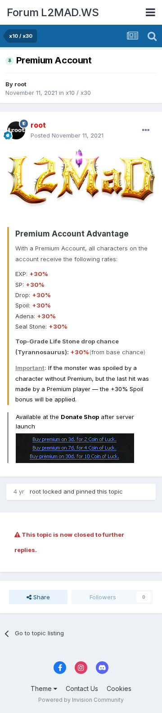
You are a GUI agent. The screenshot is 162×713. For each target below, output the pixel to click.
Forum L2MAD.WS (53, 12)
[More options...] (146, 130)
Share (41, 597)
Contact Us (82, 688)
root (20, 84)
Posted (67, 135)
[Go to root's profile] (16, 130)
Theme (42, 688)
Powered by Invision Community (81, 699)
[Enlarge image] (81, 183)
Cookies (119, 688)
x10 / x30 (78, 92)
